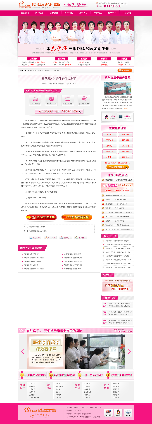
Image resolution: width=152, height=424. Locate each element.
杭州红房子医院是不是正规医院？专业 (118, 260)
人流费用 (25, 65)
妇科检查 (59, 398)
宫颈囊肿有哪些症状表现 (31, 254)
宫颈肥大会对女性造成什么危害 (34, 258)
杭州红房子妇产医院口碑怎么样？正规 (118, 263)
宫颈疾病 (84, 59)
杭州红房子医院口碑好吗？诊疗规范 (117, 256)
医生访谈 (83, 13)
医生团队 (68, 13)
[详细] (126, 108)
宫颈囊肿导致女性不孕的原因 (73, 265)
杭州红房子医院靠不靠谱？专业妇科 (117, 241)
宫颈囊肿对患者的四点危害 (72, 269)
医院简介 (39, 13)
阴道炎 (58, 383)
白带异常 (67, 62)
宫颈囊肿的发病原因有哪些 (32, 261)
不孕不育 (87, 398)
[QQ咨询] (109, 117)
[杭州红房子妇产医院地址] (65, 239)
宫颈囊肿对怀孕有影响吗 (37, 227)
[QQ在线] (118, 416)
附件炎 (54, 65)
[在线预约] (128, 416)
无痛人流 (25, 62)
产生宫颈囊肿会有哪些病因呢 (73, 261)
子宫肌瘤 (121, 62)
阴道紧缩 (104, 62)
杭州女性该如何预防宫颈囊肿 (73, 258)
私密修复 (104, 59)
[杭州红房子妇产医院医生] (51, 100)
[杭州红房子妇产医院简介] (35, 100)
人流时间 (32, 392)
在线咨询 (98, 13)
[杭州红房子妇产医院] (117, 88)
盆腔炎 (61, 62)
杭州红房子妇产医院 (34, 70)
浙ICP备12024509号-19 (94, 408)
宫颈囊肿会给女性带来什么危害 (34, 269)
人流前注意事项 (34, 398)
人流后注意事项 (40, 65)
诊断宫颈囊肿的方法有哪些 (38, 231)
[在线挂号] (125, 117)
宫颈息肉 (81, 65)
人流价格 (32, 389)
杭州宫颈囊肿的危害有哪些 (72, 254)
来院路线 (127, 13)
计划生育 (33, 59)
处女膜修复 (87, 392)
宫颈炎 (87, 62)
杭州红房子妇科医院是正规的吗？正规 (118, 267)
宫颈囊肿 (56, 70)
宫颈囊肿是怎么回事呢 (31, 265)
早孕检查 (31, 62)
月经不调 (127, 65)
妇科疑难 (124, 59)
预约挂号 (112, 13)
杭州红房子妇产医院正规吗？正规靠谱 (118, 248)
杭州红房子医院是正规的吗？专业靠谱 (118, 252)
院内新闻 (54, 13)
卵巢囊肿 (127, 62)
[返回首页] (80, 239)
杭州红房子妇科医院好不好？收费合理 (118, 244)
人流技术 (32, 395)
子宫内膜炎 (60, 65)
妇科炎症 (61, 59)
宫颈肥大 (87, 65)
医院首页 (25, 13)
